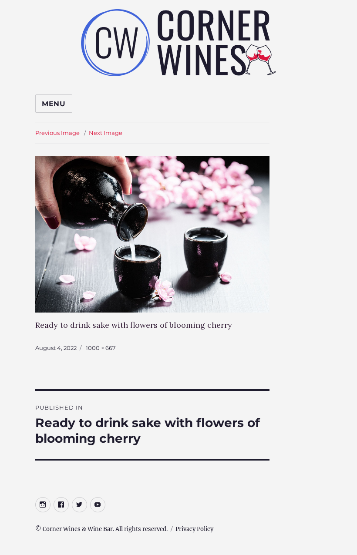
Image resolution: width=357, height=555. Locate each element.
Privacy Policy (194, 529)
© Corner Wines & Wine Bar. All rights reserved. (101, 529)
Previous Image (57, 132)
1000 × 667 (101, 347)
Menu (54, 104)
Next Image (105, 132)
